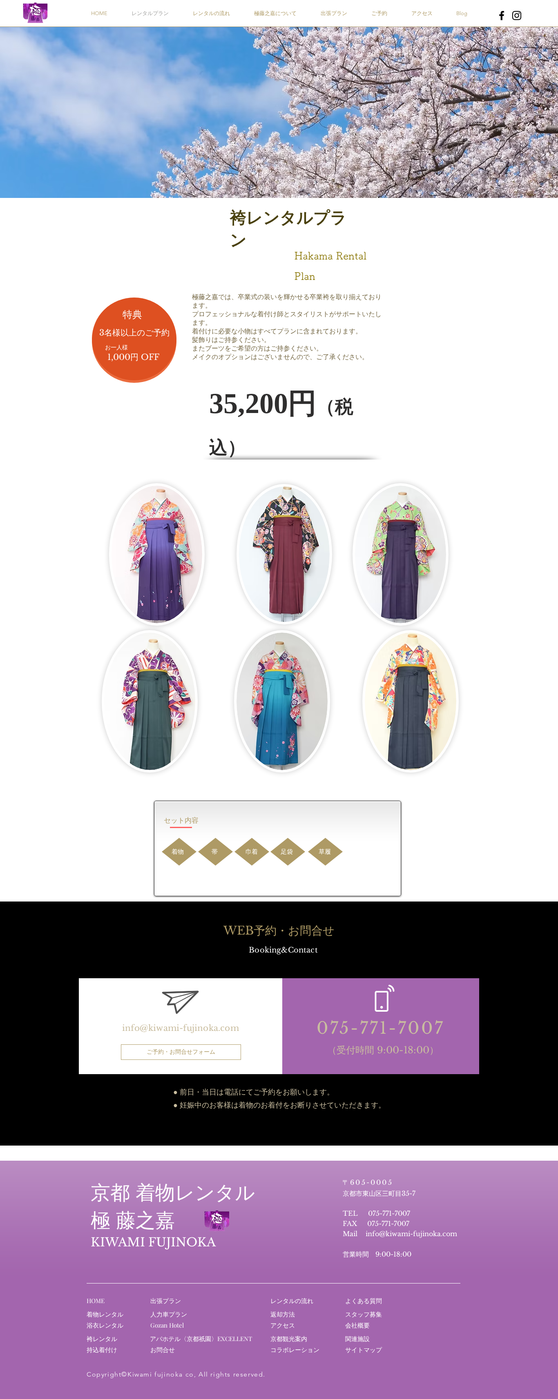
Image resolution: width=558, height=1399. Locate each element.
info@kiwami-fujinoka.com (180, 1028)
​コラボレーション (294, 1350)
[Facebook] (502, 15)
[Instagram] (517, 15)
